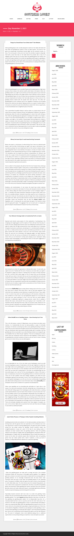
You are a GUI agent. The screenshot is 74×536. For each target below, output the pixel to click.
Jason (15, 132)
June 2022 (54, 261)
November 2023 (55, 196)
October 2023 (55, 200)
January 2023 (55, 234)
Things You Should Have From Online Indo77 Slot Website (25, 42)
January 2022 (55, 280)
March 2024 (54, 181)
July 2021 (54, 302)
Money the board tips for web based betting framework (25, 139)
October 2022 (55, 245)
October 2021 (55, 291)
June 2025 (54, 124)
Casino (11, 18)
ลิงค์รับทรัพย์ (15, 289)
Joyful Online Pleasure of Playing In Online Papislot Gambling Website (25, 417)
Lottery (51, 18)
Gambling (19, 18)
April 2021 (54, 314)
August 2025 (55, 116)
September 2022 (56, 249)
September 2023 (56, 204)
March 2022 (54, 272)
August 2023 (55, 207)
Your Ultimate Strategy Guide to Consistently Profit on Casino (25, 216)
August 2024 (55, 162)
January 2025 (55, 143)
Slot (43, 18)
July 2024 (54, 165)
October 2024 (55, 154)
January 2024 (55, 188)
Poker (36, 18)
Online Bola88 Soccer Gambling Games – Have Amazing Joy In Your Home (25, 318)
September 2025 (56, 112)
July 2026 (54, 74)
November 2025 (55, 105)
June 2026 (54, 78)
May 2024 (54, 173)
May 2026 (54, 82)
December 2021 (55, 283)
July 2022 (54, 257)
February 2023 (55, 230)
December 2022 (55, 238)
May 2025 (54, 127)
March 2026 (54, 89)
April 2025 (54, 131)
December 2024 (55, 146)
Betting (28, 18)
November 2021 (55, 287)
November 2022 (55, 242)
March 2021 (54, 318)
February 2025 (55, 139)
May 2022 (54, 264)
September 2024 (56, 158)
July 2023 (54, 211)
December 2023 (55, 192)
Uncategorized (55, 365)
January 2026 (55, 97)
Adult (53, 334)
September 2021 (56, 295)
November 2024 (55, 150)
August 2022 (55, 253)
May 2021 (54, 310)
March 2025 (54, 135)
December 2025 (55, 101)
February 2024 (55, 184)
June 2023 (54, 215)
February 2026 (55, 93)
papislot (22, 497)
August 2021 (55, 299)
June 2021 (54, 306)
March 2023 (54, 226)
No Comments (35, 132)
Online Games (61, 18)
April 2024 (54, 177)
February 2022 (55, 276)
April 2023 (54, 223)
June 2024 (54, 169)
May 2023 (54, 219)
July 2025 (54, 120)
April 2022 (54, 268)
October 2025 (55, 108)
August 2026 (55, 70)
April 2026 (54, 86)
